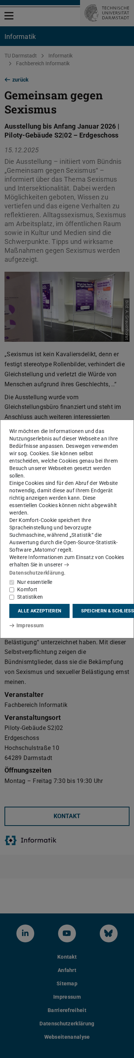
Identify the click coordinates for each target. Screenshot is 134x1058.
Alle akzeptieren (39, 611)
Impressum (30, 625)
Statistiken (30, 597)
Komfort (27, 589)
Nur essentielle (34, 582)
